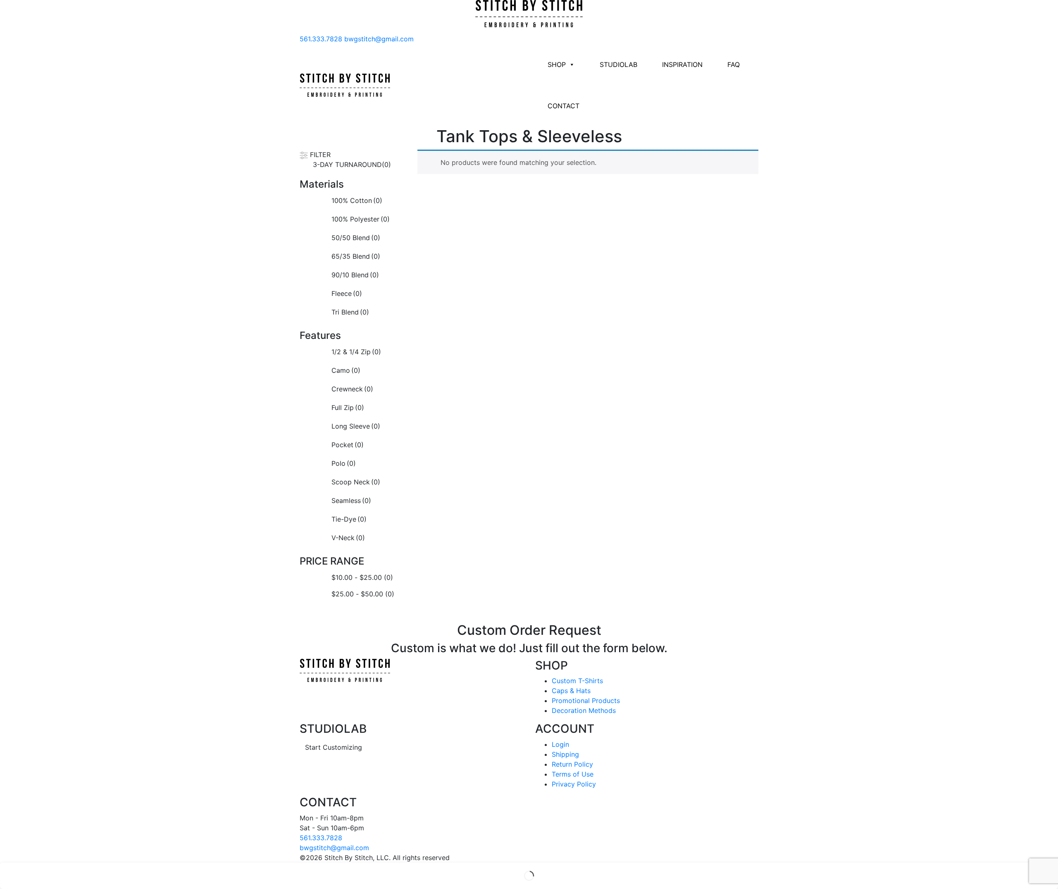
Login (560, 744)
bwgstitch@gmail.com (379, 39)
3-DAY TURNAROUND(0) (352, 164)
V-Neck (348, 538)
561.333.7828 (321, 39)
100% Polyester (360, 219)
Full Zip (347, 407)
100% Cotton (356, 200)
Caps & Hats (571, 690)
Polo (343, 463)
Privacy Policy (574, 784)
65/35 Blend (355, 256)
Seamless (351, 500)
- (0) (362, 577)
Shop (557, 64)
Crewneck (352, 389)
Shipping (565, 754)
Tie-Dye (349, 519)
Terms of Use (572, 774)
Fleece (346, 293)
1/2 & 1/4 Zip (356, 352)
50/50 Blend (355, 238)
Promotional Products (586, 700)
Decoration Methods (584, 710)
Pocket (347, 445)
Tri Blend (350, 312)
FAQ (733, 64)
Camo (345, 370)
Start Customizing (333, 747)
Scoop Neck (355, 482)
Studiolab (618, 64)
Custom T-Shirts (577, 681)
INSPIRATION (682, 64)
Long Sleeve (355, 426)
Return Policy (572, 764)
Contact (563, 106)
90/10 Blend (355, 275)
